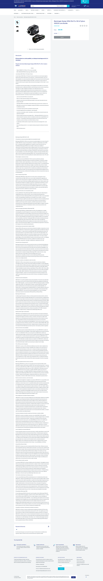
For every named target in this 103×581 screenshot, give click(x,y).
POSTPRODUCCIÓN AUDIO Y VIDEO (27, 13)
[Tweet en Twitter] (84, 26)
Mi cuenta (74, 6)
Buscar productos (80, 559)
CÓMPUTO (49, 10)
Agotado (62, 37)
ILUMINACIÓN (70, 10)
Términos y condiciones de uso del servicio (83, 565)
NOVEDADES (16, 13)
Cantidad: (55, 33)
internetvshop (56, 25)
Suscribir (61, 568)
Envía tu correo (85, 2)
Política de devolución (80, 562)
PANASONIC (56, 13)
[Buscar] (68, 6)
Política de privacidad (80, 560)
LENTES (77, 10)
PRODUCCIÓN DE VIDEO (40, 13)
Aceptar (73, 577)
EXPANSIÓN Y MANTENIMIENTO (59, 10)
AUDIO (27, 10)
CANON (43, 10)
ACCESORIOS (20, 10)
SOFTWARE (49, 13)
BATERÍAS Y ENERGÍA (34, 10)
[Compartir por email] (86, 26)
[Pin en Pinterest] (82, 26)
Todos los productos (20, 17)
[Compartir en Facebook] (80, 26)
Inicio (15, 17)
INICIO (15, 10)
